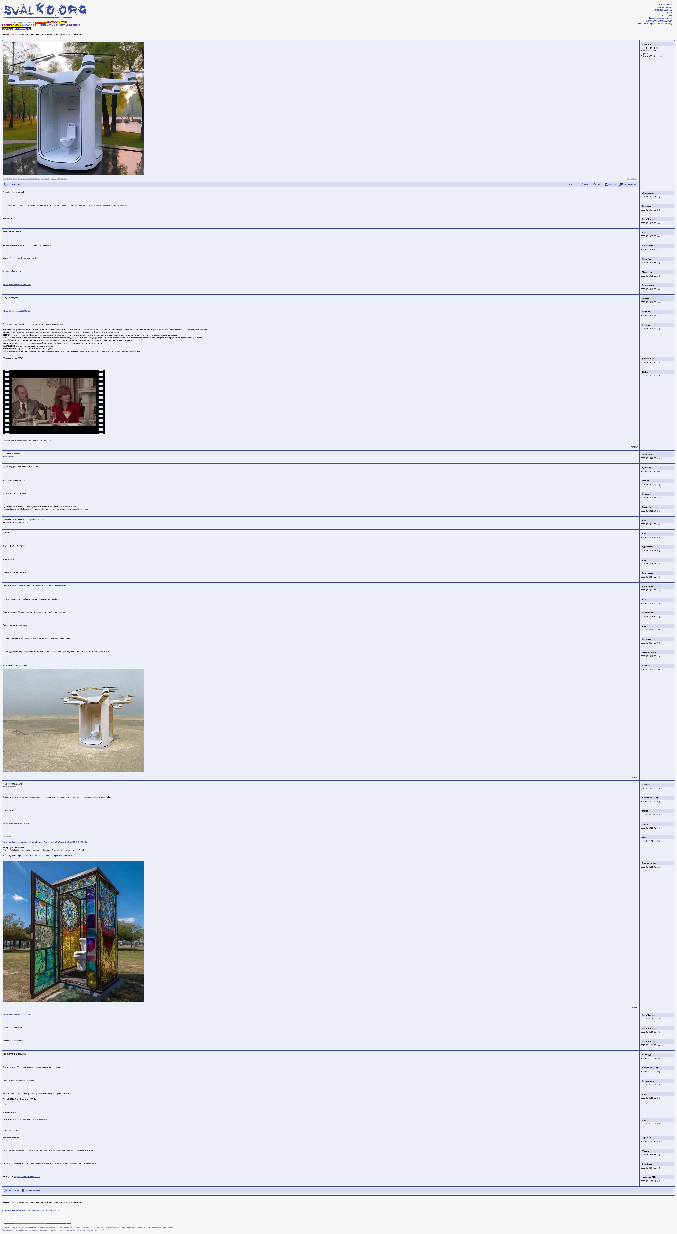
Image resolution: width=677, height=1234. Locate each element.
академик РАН (649, 1177)
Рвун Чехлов (648, 219)
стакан (645, 811)
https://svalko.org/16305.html (16, 823)
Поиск (57, 34)
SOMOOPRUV (31, 25)
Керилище (647, 454)
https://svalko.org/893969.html (17, 311)
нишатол (45, 179)
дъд (644, 520)
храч (644, 837)
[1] (3, 23)
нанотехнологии (32, 179)
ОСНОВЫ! (29, 23)
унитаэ (53, 179)
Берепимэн (647, 573)
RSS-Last (663, 10)
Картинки (34, 34)
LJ (671, 10)
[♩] (18, 23)
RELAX (46, 25)
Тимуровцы (648, 1081)
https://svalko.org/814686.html (17, 284)
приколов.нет (8, 1210)
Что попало (46, 34)
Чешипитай (647, 246)
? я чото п (572, 184)
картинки (7, 179)
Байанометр (21, 1210)
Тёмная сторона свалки (660, 18)
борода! (612, 184)
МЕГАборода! (630, 184)
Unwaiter (652, 59)
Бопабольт (647, 1164)
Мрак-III (645, 298)
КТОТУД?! (667, 15)
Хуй (644, 232)
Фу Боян (646, 372)
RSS (656, 10)
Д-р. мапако (648, 547)
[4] (12, 23)
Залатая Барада (664, 7)
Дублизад (646, 206)
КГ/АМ (597, 184)
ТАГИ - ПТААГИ (664, 4)
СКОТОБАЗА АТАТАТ (38, 1210)
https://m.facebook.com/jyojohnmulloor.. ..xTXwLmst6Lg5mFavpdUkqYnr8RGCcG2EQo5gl (45, 842)
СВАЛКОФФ (651, 21)
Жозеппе (646, 1151)
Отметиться (13, 1191)
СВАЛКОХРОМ (665, 21)
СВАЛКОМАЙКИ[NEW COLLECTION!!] (654, 23)
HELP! (79, 34)
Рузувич (646, 312)
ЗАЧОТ (586, 184)
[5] (15, 23)
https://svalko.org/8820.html (27, 1176)
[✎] (21, 23)
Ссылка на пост (15, 184)
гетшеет (633, 179)
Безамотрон (648, 285)
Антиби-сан (647, 586)
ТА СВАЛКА (40, 23)
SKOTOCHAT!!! (56, 22)
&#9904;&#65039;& (650, 798)
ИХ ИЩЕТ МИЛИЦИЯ (65, 25)
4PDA (669, 13)
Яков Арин (647, 259)
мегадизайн (18, 179)
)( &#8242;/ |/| (648, 359)
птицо (645, 824)
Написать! (23, 34)
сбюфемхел (648, 193)
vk (628, 179)
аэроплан (646, 1138)
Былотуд (646, 507)
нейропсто (62, 179)
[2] (6, 23)
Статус (64, 34)
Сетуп (72, 34)
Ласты (14, 34)
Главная (5, 34)
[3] (9, 23)
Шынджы (646, 44)
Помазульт (647, 494)
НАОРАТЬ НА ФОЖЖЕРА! (16, 29)
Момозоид (647, 272)
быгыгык (646, 639)
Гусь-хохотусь (649, 652)
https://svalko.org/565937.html (17, 1014)
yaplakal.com (54, 1210)
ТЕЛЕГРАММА (11, 25)
